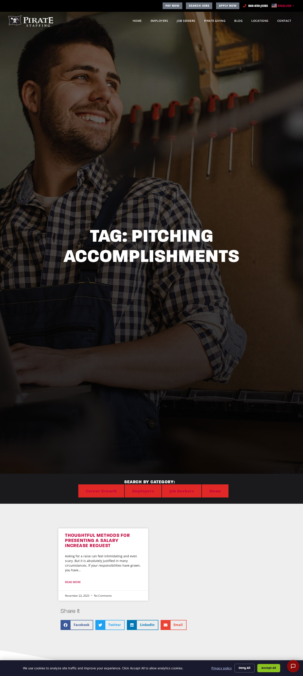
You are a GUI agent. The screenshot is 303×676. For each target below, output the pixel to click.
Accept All (268, 668)
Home (139, 22)
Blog (240, 22)
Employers (162, 22)
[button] (77, 625)
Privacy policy (221, 668)
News (215, 490)
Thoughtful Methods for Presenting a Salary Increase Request (97, 540)
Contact (286, 22)
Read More (73, 582)
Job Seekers (188, 22)
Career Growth (101, 490)
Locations (262, 22)
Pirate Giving (217, 22)
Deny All (244, 668)
